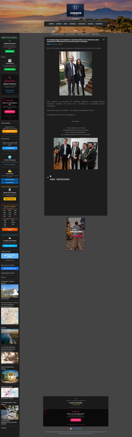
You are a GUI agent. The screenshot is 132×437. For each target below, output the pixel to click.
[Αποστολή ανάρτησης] (50, 176)
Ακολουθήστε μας (10, 268)
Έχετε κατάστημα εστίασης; (75, 424)
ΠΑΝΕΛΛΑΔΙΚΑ (81, 23)
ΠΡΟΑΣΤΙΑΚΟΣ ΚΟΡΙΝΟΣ (58, 34)
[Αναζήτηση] (106, 4)
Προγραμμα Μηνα (9, 69)
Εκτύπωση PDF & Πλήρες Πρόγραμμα (10, 229)
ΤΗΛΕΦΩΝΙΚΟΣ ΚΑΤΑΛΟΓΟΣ (10, 91)
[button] (104, 40)
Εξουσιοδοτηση (9, 182)
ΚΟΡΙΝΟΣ (51, 23)
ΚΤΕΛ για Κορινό (70, 34)
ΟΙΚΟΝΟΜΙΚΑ (99, 23)
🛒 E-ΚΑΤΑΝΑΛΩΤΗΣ (9, 148)
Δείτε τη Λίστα (10, 51)
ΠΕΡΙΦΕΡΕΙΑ (73, 23)
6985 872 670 (76, 404)
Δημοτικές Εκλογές (63, 179)
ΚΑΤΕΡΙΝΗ (58, 23)
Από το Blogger (77, 429)
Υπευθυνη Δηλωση (9, 179)
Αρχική (52, 179)
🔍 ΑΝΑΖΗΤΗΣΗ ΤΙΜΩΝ (9, 131)
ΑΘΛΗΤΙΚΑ (90, 23)
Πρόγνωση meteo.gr (10, 245)
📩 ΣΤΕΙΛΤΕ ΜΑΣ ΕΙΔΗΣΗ (9, 255)
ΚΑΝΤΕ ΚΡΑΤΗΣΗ (76, 420)
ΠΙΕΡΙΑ (65, 23)
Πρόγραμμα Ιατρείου (83, 34)
